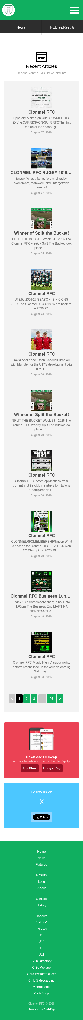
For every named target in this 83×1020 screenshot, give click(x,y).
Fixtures (41, 864)
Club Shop (41, 993)
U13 (41, 935)
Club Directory (41, 961)
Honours (41, 916)
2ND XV (41, 929)
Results (41, 875)
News (20, 27)
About (41, 888)
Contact (41, 898)
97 (51, 699)
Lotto (41, 881)
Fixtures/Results (62, 27)
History (41, 905)
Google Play (52, 768)
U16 (41, 948)
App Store (29, 768)
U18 (41, 954)
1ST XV (41, 922)
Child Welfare (41, 967)
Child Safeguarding (41, 980)
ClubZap (49, 1009)
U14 (41, 941)
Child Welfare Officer (41, 974)
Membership (41, 986)
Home (41, 851)
